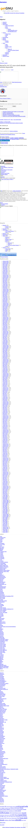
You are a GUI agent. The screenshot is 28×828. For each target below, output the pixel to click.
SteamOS (2, 756)
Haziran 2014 (5, 432)
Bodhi (1, 550)
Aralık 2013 (5, 439)
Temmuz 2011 (5, 473)
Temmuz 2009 (6, 501)
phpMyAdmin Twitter (4, 705)
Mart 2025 (5, 281)
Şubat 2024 (5, 296)
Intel (1, 620)
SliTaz (1, 745)
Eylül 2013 (5, 442)
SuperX (1, 759)
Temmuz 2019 (6, 360)
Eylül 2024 (5, 288)
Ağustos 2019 (5, 359)
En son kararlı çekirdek (21, 809)
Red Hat (1, 724)
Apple (1, 541)
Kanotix (1, 628)
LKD (1, 653)
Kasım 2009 (5, 496)
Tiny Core (2, 771)
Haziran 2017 (5, 390)
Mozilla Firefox (3, 665)
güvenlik (24, 812)
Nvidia (1, 675)
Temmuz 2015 (6, 417)
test (21, 816)
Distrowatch (2, 576)
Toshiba (1, 773)
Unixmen (2, 783)
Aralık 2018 (5, 369)
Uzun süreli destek (17, 119)
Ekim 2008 (5, 512)
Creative (1, 560)
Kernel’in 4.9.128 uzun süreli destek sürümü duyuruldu (11, 123)
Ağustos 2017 (5, 387)
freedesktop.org (11, 810)
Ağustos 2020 (5, 345)
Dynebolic (2, 583)
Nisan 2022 (5, 322)
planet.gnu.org (3, 710)
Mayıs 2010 (5, 489)
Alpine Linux (3, 537)
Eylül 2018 (5, 372)
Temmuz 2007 (6, 528)
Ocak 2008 (5, 522)
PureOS (1, 716)
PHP (1, 702)
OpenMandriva (3, 681)
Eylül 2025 (5, 274)
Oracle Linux (2, 688)
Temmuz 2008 (6, 515)
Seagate (1, 735)
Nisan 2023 (5, 308)
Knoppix (2, 632)
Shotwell (2, 739)
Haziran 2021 (5, 333)
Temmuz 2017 (6, 388)
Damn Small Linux (4, 565)
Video (4, 43)
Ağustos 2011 (5, 472)
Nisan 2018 (5, 378)
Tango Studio (3, 766)
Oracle (1, 686)
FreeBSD (2, 592)
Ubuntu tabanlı (14, 818)
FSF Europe (2, 597)
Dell (1, 573)
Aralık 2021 (5, 326)
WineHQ (2, 793)
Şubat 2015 (5, 422)
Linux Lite (2, 647)
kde (11, 814)
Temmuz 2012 (6, 459)
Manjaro (1, 659)
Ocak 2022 (5, 325)
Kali (1, 627)
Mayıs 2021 (5, 335)
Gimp (6, 44)
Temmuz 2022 (6, 318)
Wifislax (1, 792)
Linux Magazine (3, 650)
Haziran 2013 (5, 446)
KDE (1, 630)
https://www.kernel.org (16, 82)
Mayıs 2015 (5, 419)
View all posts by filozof (5, 98)
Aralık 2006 (5, 530)
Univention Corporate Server (6, 781)
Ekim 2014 (5, 427)
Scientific (2, 732)
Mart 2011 (5, 478)
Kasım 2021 (5, 328)
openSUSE (2, 685)
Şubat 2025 (5, 282)
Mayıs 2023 (5, 306)
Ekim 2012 (5, 455)
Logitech (2, 654)
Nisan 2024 (5, 293)
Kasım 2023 (5, 299)
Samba (1, 730)
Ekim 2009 (5, 498)
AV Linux (2, 546)
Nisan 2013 (5, 448)
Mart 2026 (5, 267)
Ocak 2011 (5, 480)
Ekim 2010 (5, 483)
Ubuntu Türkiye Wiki (4, 778)
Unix (18, 818)
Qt (0, 690)
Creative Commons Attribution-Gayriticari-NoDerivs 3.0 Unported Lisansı (12, 138)
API (5, 806)
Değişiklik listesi (3, 86)
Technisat (2, 770)
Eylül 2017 (5, 386)
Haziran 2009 (5, 502)
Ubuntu (1, 776)
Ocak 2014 (5, 438)
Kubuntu (2, 633)
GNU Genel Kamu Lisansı (15, 812)
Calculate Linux (3, 551)
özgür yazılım (24, 820)
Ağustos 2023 (5, 303)
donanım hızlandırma (13, 809)
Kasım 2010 (5, 482)
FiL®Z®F (2, 824)
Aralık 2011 (5, 467)
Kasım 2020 (5, 342)
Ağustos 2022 (5, 317)
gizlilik (15, 810)
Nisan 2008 (5, 519)
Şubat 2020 (5, 352)
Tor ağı (8, 818)
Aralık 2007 (5, 523)
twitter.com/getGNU (17, 190)
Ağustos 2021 (5, 331)
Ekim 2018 (5, 371)
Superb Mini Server (4, 758)
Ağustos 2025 (5, 275)
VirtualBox (2, 787)
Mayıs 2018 (5, 377)
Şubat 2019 (5, 366)
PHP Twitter (2, 703)
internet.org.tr (3, 623)
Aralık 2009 (5, 495)
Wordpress (2, 794)
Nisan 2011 (5, 476)
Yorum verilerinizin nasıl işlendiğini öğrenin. (12, 134)
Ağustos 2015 (5, 415)
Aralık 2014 (5, 425)
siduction (2, 740)
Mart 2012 (5, 464)
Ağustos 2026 (5, 261)
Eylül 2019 (5, 358)
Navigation (3, 2)
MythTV (2, 672)
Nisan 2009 (5, 505)
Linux (6, 26)
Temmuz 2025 (6, 276)
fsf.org (1, 202)
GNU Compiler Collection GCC (6, 609)
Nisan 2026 (5, 265)
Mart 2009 (5, 506)
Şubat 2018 (5, 380)
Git (0, 603)
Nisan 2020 (5, 350)
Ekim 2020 (5, 343)
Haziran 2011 (5, 474)
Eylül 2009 (5, 499)
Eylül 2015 (5, 414)
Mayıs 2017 (5, 391)
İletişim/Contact (6, 56)
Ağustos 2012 (5, 458)
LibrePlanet (2, 641)
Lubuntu (2, 655)
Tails (1, 765)
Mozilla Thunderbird (4, 666)
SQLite (1, 754)
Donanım (4, 23)
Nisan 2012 (5, 462)
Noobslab (2, 676)
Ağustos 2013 (5, 444)
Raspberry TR (3, 722)
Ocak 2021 (5, 339)
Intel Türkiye (2, 621)
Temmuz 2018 (6, 374)
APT (1, 542)
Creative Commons (4, 562)
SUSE (1, 757)
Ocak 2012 (5, 466)
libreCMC (2, 637)
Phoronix (2, 701)
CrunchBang (2, 563)
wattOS (1, 789)
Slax (1, 744)
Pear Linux (2, 696)
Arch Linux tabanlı (9, 806)
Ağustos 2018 (5, 373)
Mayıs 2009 (5, 503)
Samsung (2, 731)
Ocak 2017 (5, 396)
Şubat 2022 (5, 324)
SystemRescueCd (3, 764)
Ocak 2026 (5, 269)
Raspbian (2, 720)
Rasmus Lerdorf (13, 816)
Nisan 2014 (5, 434)
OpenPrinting (3, 684)
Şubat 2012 (5, 465)
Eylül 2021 (5, 330)
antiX (1, 539)
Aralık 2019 (5, 354)
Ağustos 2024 (5, 289)
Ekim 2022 (5, 315)
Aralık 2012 (5, 453)
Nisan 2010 (5, 490)
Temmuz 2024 (6, 290)
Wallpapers (5, 54)
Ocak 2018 (5, 381)
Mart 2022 (5, 323)
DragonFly (2, 578)
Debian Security (3, 567)
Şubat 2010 (5, 493)
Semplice (2, 737)
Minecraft (10, 49)
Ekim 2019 (5, 357)
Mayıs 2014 (5, 433)
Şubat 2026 (5, 268)
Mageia (1, 658)
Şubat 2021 (5, 338)
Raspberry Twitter (3, 719)
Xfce (1, 797)
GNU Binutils (3, 607)
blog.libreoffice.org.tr (12, 31)
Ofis (6, 36)
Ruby (1, 726)
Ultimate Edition (3, 780)
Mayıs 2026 (5, 264)
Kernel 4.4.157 (7, 119)
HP (0, 617)
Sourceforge (2, 751)
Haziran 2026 (5, 263)
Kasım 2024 (5, 285)
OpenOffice (2, 682)
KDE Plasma (15, 815)
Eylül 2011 (5, 471)
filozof (2, 69)
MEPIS (1, 661)
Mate (1, 660)
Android (1, 538)
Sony (1, 750)
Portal (9, 51)
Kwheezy (2, 634)
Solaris (1, 747)
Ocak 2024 (5, 297)
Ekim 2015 (5, 413)
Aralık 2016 (5, 397)
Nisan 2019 (5, 364)
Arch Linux (2, 544)
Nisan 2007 (5, 529)
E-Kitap (6, 40)
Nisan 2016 (5, 406)
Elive (1, 585)
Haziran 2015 (5, 418)
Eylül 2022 (5, 316)
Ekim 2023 (5, 301)
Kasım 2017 (5, 384)
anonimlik (2, 806)
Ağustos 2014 (5, 430)
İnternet (4, 38)
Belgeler (4, 39)
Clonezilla (2, 557)
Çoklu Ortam (8, 33)
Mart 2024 (5, 295)
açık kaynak (14, 806)
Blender (1, 549)
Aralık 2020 (5, 340)
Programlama (5, 37)
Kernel (1, 631)
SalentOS (2, 728)
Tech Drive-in (3, 767)
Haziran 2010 (5, 488)
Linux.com (2, 643)
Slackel (1, 742)
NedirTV (7, 52)
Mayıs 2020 (5, 349)
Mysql (1, 668)
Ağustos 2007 (5, 527)
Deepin (1, 572)
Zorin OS (2, 801)
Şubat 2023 (5, 310)
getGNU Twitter (3, 600)
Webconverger (3, 790)
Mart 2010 (5, 492)
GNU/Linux (5, 24)
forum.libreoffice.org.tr (12, 30)
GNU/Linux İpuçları (9, 25)
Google (1, 613)
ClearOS (2, 556)
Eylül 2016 (5, 400)
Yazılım (4, 32)
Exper (1, 589)
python (9, 816)
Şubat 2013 (5, 451)
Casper (1, 553)
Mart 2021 (5, 337)
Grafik (6, 35)
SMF (1, 746)
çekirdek (2, 119)
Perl (1, 697)
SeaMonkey (2, 736)
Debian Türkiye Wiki (4, 571)
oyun (7, 816)
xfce (10, 820)
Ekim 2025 (5, 272)
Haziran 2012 (5, 460)
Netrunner (2, 674)
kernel (20, 815)
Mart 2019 (5, 365)
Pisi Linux (2, 708)
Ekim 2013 (5, 441)
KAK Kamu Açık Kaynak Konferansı (8, 626)
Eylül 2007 (5, 526)
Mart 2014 (5, 435)
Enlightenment (3, 586)
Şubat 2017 (5, 394)
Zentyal (1, 798)
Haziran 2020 (5, 347)
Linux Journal (3, 646)
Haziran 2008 (5, 516)
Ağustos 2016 (5, 401)
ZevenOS (2, 800)
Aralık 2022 (5, 312)
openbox (5, 816)
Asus (1, 545)
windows (6, 820)
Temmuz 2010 (6, 487)
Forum (6, 28)
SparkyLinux (2, 752)
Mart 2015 (5, 421)
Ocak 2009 (5, 508)
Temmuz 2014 (6, 431)
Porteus (1, 713)
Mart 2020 (5, 351)
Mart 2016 (5, 407)
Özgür (13, 820)
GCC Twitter (2, 611)
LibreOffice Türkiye (4, 639)
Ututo (1, 784)
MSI (1, 662)
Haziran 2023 (5, 305)
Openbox (2, 677)
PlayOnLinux (3, 711)
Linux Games (3, 645)
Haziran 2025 (5, 277)
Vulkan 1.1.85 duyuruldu (5, 121)
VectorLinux (2, 785)
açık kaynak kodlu (22, 806)
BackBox (2, 548)
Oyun (6, 47)
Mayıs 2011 (5, 475)
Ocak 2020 (5, 353)
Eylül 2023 (5, 302)
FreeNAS (2, 593)
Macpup (1, 657)
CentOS (1, 555)
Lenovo (1, 635)
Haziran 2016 (5, 404)
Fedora (1, 591)
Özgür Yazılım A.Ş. (4, 689)
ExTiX (1, 590)
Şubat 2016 (5, 408)
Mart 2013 (5, 449)
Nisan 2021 (5, 336)
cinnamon (6, 808)
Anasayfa (5, 22)
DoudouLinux (3, 577)
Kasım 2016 (5, 398)
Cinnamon (2, 558)
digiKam (2, 575)
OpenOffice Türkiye (4, 683)
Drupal (1, 580)
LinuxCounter (3, 644)
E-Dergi (7, 42)
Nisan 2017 (5, 392)
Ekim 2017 (5, 385)
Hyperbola (2, 618)
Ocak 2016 (5, 410)
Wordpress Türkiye (4, 796)
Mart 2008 (5, 520)
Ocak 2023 (5, 311)
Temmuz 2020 (6, 346)
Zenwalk (2, 799)
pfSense (1, 699)
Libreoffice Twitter (4, 640)
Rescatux (2, 725)
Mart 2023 (5, 309)
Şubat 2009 (5, 507)
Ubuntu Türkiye (3, 777)
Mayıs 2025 (5, 278)
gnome (19, 810)
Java (1, 624)
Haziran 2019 (5, 362)
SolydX (1, 749)
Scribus (1, 733)
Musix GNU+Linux (4, 667)
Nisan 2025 (5, 279)
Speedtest (2, 753)
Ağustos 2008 (5, 514)
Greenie (1, 604)
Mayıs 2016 (5, 405)
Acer (1, 536)
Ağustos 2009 (5, 500)
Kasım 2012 (5, 454)
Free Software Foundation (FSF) (6, 596)
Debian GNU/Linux (4, 566)
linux (12, 119)
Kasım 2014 (5, 426)
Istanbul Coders (8, 46)
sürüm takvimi (18, 816)
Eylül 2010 (5, 485)
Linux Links (2, 648)
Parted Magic (2, 694)
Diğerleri (7, 53)
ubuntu (10, 818)
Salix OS (2, 729)
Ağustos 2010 (5, 486)
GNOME (2, 605)
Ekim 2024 (5, 286)
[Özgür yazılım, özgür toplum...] (9, 11)
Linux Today (2, 652)
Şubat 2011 (5, 479)
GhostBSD (2, 601)
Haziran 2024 (5, 291)
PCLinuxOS (2, 695)
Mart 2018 (5, 379)
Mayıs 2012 (5, 461)
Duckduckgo (2, 582)
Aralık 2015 (5, 411)
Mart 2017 (5, 393)
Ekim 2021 (5, 329)
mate (2, 816)
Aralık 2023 (5, 298)
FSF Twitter (2, 598)
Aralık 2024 (5, 284)
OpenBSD (2, 678)
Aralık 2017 (5, 383)
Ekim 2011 (5, 469)
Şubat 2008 (5, 521)
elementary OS (3, 584)
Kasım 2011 (5, 468)
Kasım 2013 (5, 440)
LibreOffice (2, 638)
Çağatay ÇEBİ (3, 564)
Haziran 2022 (5, 319)
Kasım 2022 (5, 313)
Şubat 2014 (5, 437)
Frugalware (2, 594)
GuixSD (1, 616)
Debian (9, 29)
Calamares (3, 808)
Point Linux (2, 712)
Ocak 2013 (5, 452)
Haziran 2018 (5, 376)
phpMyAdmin (3, 704)
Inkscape (2, 619)
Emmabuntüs (2, 587)
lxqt (0, 816)
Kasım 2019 (5, 356)
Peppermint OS (3, 698)
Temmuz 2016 (6, 403)
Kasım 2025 (5, 271)
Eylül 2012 (5, 456)
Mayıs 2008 (5, 517)
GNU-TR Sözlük (3, 612)
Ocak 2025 (5, 283)
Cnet (1, 559)
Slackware (2, 743)
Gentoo (1, 599)
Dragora (1, 579)
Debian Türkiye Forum (5, 570)
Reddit (1, 723)
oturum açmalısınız (14, 131)
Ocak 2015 (5, 424)
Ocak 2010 (5, 494)
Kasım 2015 (5, 412)
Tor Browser (2, 772)
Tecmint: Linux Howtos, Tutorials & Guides (9, 769)
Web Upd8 (2, 791)
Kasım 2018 (5, 370)
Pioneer (1, 706)
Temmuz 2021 (6, 332)
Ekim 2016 (5, 399)
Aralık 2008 (5, 509)
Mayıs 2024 (5, 292)
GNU (1, 606)
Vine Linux (2, 786)
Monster (1, 664)
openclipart (2, 679)
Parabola (2, 692)
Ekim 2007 (5, 524)
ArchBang (2, 543)
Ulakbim (2, 779)
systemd (1, 763)
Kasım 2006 (5, 532)
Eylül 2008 (5, 513)
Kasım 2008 (5, 510)
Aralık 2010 (5, 481)
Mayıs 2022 (5, 320)
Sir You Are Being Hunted (13, 50)
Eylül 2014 (5, 428)
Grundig (1, 614)
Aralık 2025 (5, 270)
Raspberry (2, 718)
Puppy (1, 715)
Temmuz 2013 (6, 445)
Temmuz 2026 (6, 262)
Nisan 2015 (5, 420)
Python (6, 45)
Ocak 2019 (5, 367)
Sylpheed (2, 760)
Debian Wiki (2, 569)
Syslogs (1, 762)
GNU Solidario (3, 610)
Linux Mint (2, 651)
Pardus (1, 691)
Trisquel (1, 774)
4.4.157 (1, 85)
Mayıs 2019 (5, 363)
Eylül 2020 (5, 344)
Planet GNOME (3, 709)
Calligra (1, 552)
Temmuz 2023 (6, 304)
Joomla (1, 625)
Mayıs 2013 (5, 447)
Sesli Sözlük (2, 738)
